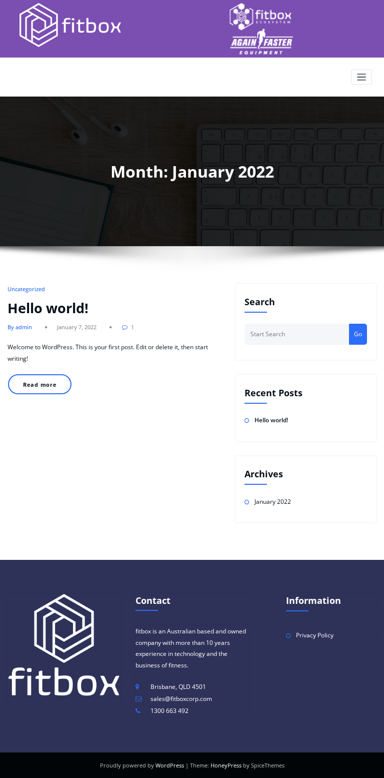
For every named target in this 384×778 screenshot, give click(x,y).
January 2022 (272, 501)
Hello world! (48, 308)
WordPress (170, 765)
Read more (40, 384)
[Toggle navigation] (361, 77)
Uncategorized (26, 289)
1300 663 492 (169, 710)
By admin (20, 327)
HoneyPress (226, 765)
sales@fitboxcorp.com (181, 698)
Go (358, 334)
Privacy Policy (315, 635)
